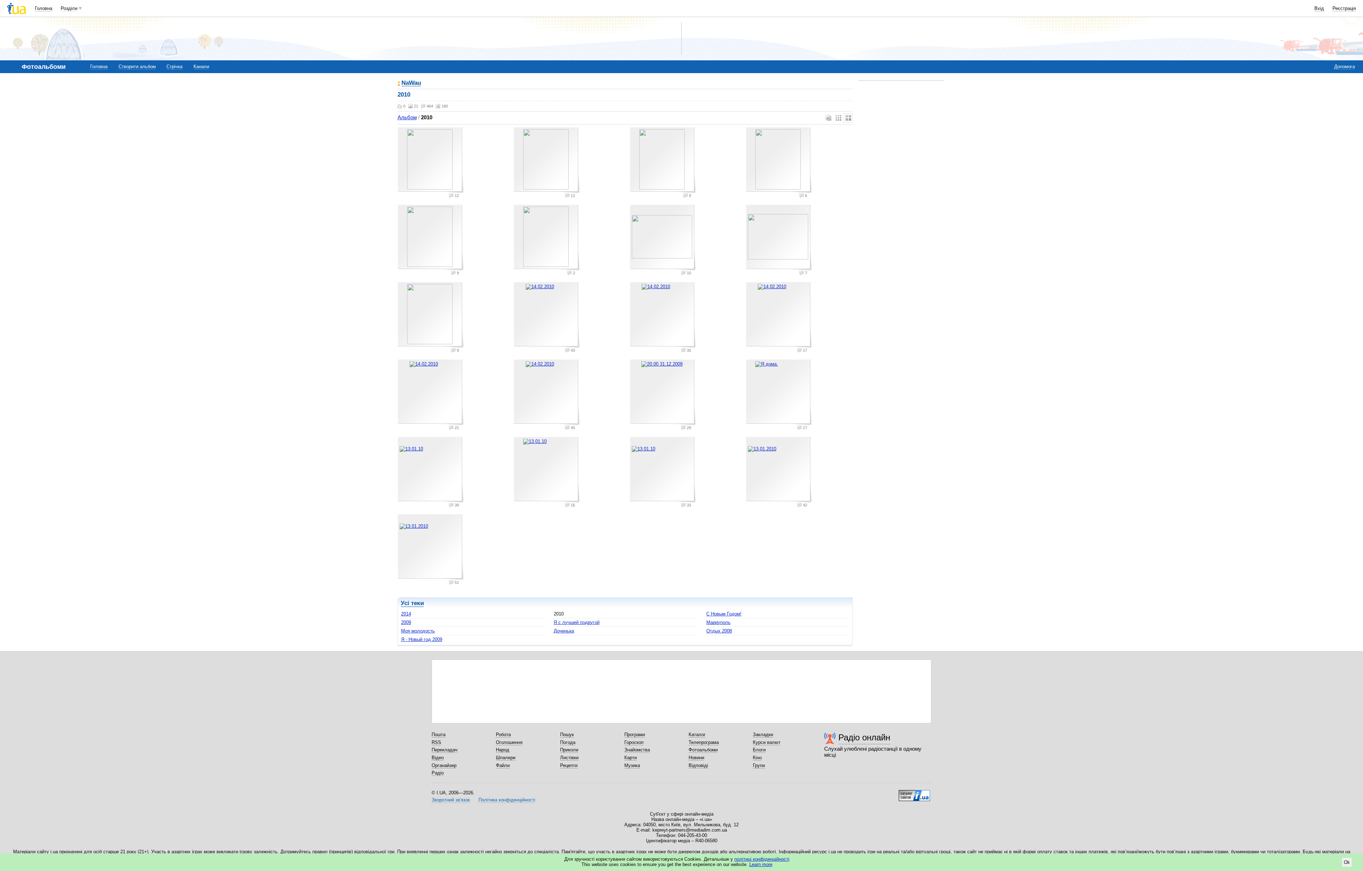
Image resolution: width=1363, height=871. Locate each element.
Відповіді (698, 765)
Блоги (759, 749)
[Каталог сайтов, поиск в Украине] (914, 793)
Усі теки (412, 603)
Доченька (564, 631)
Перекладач (445, 749)
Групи (759, 765)
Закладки (763, 734)
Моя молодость (418, 631)
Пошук (567, 734)
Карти (630, 757)
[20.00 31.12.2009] (663, 393)
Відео (438, 757)
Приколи (569, 749)
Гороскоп (634, 742)
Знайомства (637, 749)
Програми (634, 734)
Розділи (69, 8)
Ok (1347, 862)
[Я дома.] (779, 393)
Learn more (760, 864)
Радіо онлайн (864, 737)
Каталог (697, 734)
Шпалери (505, 757)
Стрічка (174, 66)
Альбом (407, 117)
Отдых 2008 (719, 631)
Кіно (757, 757)
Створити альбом (137, 66)
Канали (201, 66)
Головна (43, 8)
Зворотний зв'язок (451, 799)
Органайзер (444, 765)
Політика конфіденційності (506, 799)
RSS (436, 742)
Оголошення (509, 742)
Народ (502, 749)
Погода (567, 742)
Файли (503, 765)
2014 (406, 614)
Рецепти (569, 765)
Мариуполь (718, 622)
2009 (406, 622)
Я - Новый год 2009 (421, 639)
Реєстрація (1344, 8)
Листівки (569, 757)
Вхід (1319, 8)
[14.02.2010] (547, 315)
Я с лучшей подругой (577, 622)
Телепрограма (704, 742)
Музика (632, 765)
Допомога (1344, 66)
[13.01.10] (431, 470)
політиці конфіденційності (761, 859)
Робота (503, 734)
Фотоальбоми (703, 749)
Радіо (438, 773)
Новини (696, 757)
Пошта (438, 734)
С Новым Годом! (723, 614)
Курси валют (767, 742)
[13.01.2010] (779, 470)
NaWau (411, 83)
